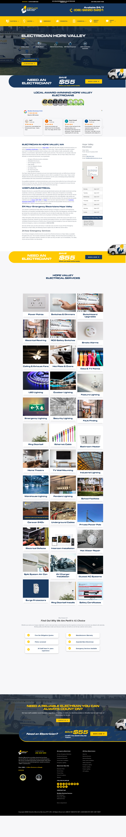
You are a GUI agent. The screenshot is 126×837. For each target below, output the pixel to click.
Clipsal (33, 199)
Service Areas (96, 21)
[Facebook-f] (58, 784)
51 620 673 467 (74, 812)
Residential (64, 21)
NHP (37, 199)
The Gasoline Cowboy (95, 120)
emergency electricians (32, 149)
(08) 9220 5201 (89, 10)
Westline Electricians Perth (35, 111)
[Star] (63, 786)
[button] (30, 59)
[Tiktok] (77, 784)
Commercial (81, 21)
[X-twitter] (63, 784)
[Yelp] (66, 786)
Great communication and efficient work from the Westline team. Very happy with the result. (53, 128)
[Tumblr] (72, 784)
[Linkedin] (69, 784)
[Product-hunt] (61, 786)
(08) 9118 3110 (90, 156)
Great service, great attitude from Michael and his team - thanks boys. (33, 128)
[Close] (96, 168)
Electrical (13, 21)
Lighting (29, 21)
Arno (50, 120)
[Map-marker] (75, 784)
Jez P (30, 120)
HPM (40, 199)
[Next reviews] (102, 127)
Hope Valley (46, 147)
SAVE (76, 732)
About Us (112, 21)
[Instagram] (61, 784)
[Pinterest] (58, 786)
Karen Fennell (73, 120)
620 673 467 (88, 812)
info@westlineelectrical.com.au (94, 158)
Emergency (47, 21)
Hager (45, 199)
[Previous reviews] (23, 127)
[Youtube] (66, 784)
